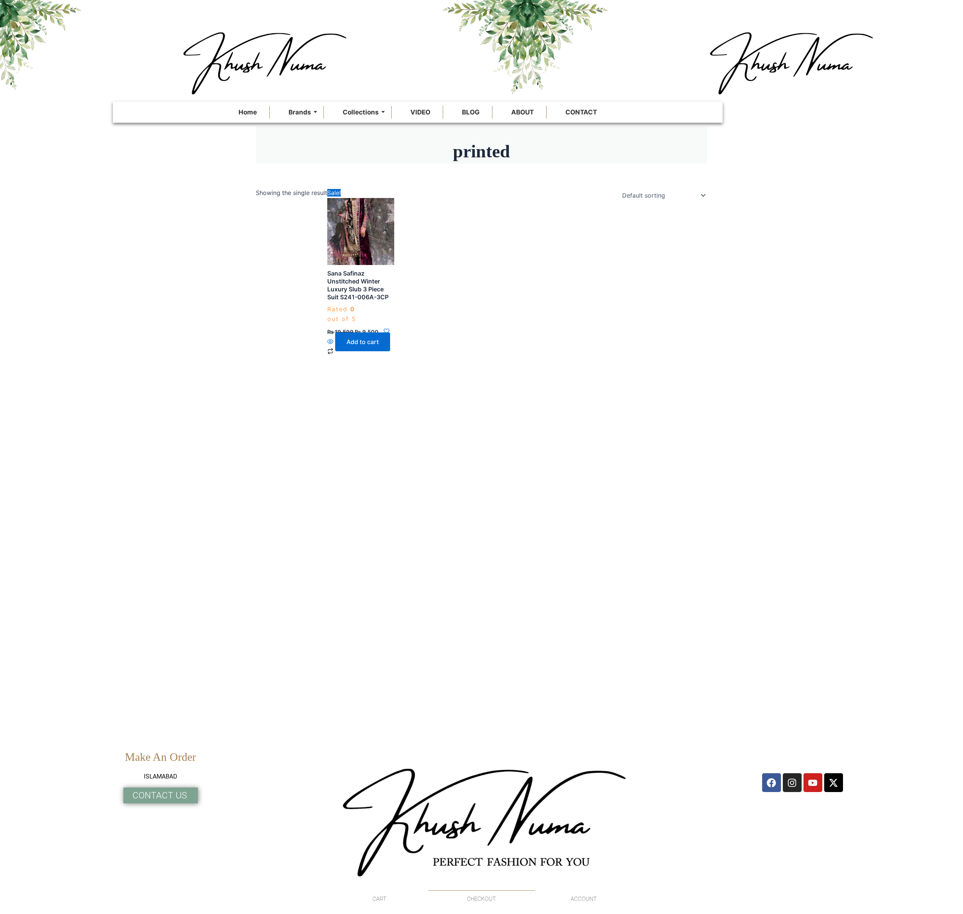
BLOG (471, 112)
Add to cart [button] (362, 342)
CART (379, 899)
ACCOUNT (584, 899)
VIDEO (420, 112)
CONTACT (581, 112)
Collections (361, 112)
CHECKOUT (481, 899)
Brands (300, 112)
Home (247, 112)
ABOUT (522, 112)
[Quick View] (331, 342)
